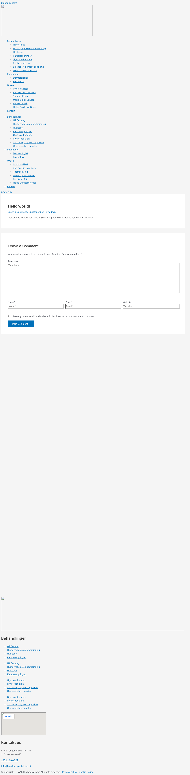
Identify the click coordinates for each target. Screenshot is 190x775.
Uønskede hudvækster (25, 70)
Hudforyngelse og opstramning (29, 48)
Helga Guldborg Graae (24, 107)
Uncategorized (36, 212)
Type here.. (14, 261)
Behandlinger (14, 41)
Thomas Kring (20, 96)
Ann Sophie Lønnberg (24, 92)
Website (127, 302)
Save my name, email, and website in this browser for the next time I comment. (53, 316)
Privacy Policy (69, 772)
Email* (68, 302)
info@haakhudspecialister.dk (16, 766)
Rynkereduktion (21, 63)
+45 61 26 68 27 (9, 760)
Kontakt (11, 110)
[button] (6, 192)
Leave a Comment (17, 212)
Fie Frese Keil (20, 103)
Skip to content (9, 2)
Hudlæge (18, 52)
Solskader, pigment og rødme (28, 66)
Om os (10, 85)
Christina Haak (20, 88)
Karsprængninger (22, 55)
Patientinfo (13, 74)
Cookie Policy (86, 772)
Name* (11, 302)
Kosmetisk (18, 81)
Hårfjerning (19, 44)
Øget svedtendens (22, 59)
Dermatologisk (20, 77)
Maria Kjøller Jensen (24, 99)
